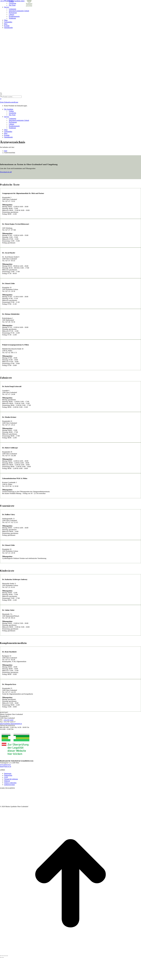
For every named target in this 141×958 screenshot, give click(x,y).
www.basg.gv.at (5, 764)
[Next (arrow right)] (3, 957)
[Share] (3, 955)
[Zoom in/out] (7, 955)
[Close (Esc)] (1, 955)
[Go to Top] (70, 953)
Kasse (16, 102)
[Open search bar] (1, 94)
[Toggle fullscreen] (5, 955)
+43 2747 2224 (5, 1)
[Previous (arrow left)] (1, 957)
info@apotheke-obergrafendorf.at (21, 1)
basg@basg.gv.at (5, 766)
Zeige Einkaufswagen (7, 102)
